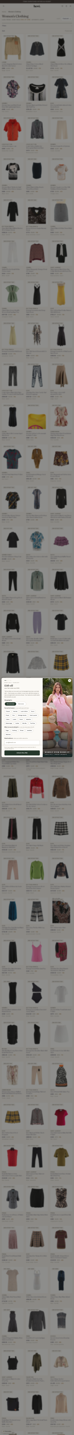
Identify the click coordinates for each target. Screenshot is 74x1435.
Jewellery (29, 730)
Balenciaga (9, 723)
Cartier (17, 723)
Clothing (14, 730)
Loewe (14, 719)
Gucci (32, 711)
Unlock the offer (22, 753)
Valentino (28, 719)
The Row (32, 723)
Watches (8, 734)
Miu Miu (24, 723)
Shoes (21, 730)
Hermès (15, 711)
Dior (13, 715)
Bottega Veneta (22, 715)
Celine (7, 719)
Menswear (21, 704)
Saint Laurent (33, 715)
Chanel (8, 711)
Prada (7, 715)
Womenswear (10, 704)
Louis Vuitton (24, 711)
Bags (7, 730)
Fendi (21, 719)
